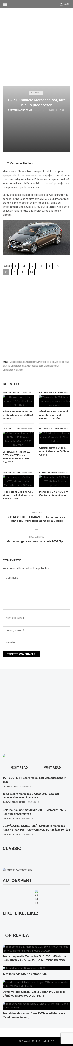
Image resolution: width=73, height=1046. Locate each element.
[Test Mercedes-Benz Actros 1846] (24, 968)
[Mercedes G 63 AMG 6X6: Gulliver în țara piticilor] (54, 481)
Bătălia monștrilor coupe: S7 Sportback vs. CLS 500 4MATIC (18, 415)
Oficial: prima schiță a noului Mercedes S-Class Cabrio (54, 451)
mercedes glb (35, 366)
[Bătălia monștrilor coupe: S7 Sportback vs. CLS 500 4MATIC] (18, 401)
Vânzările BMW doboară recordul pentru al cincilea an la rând (53, 415)
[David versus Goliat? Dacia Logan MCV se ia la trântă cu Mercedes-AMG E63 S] (36, 983)
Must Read (52, 767)
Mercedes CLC (18, 366)
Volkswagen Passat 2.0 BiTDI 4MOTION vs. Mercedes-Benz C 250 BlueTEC (16, 457)
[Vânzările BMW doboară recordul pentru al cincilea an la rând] (54, 401)
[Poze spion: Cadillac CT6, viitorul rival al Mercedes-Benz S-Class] (18, 481)
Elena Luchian (48, 472)
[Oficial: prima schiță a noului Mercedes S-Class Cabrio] (54, 438)
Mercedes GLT (51, 366)
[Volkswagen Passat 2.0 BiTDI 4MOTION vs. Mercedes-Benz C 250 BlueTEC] (18, 439)
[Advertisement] (36, 46)
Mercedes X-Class (13, 370)
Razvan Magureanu (20, 110)
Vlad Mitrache (11, 392)
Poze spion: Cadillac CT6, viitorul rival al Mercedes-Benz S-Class (18, 495)
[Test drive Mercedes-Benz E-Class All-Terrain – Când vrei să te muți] (36, 1005)
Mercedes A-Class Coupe (23, 362)
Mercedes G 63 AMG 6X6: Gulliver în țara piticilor (54, 493)
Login (67, 4)
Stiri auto (36, 93)
